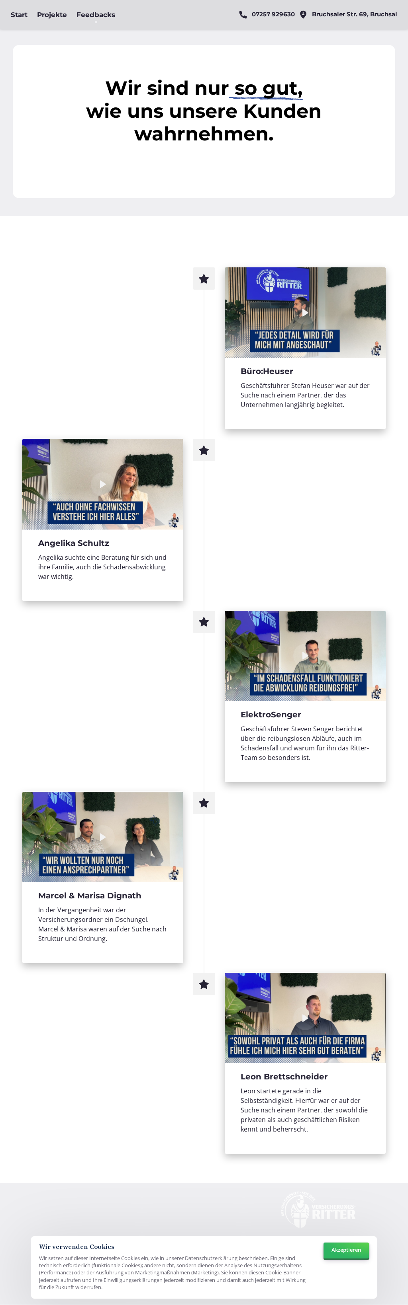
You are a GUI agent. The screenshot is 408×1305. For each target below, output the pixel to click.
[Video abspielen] (305, 313)
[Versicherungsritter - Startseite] (318, 1212)
